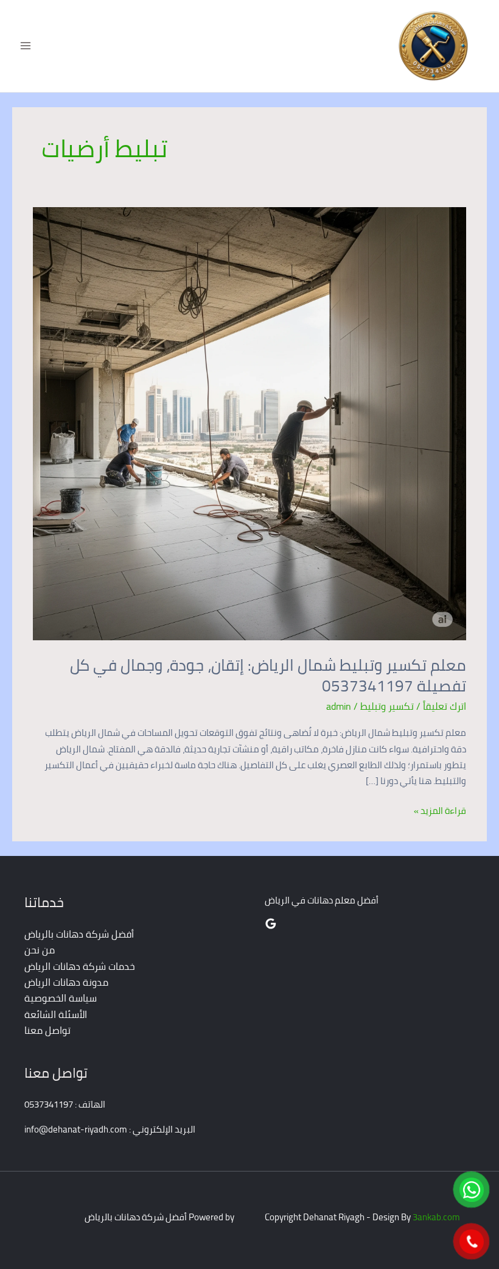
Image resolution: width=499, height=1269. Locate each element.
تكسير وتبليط (387, 706)
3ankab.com (436, 1217)
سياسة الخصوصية (60, 998)
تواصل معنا (47, 1030)
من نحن (39, 950)
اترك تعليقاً (444, 706)
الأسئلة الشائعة (55, 1014)
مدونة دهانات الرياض (66, 982)
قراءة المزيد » (440, 811)
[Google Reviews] (271, 923)
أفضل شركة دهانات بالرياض (79, 934)
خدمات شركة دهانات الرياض (79, 966)
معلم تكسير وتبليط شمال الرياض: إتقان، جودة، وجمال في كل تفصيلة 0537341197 (268, 675)
